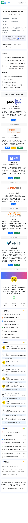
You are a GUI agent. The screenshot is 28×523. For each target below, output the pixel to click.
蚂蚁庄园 (21, 44)
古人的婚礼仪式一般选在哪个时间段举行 (13, 85)
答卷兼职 (16, 484)
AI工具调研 (5, 471)
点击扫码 (13, 147)
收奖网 (14, 219)
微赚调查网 (14, 163)
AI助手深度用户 (14, 466)
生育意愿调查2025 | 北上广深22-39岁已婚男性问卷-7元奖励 (13, 446)
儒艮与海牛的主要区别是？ (10, 321)
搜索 (21, 2)
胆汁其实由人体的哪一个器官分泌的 (12, 88)
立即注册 (14, 120)
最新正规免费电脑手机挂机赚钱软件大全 (18, 348)
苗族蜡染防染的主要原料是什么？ (11, 324)
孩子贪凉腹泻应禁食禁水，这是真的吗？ (13, 317)
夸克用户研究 (6, 466)
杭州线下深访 (14, 469)
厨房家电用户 (13, 471)
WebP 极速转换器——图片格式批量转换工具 (19, 403)
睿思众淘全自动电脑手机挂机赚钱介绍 (12, 453)
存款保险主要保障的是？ (9, 334)
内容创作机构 (6, 469)
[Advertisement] (14, 509)
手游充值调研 (21, 471)
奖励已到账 (20, 147)
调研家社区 (14, 248)
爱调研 (14, 135)
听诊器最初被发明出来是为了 (10, 82)
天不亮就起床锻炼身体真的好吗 (11, 456)
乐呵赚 (11, 488)
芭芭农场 (5, 44)
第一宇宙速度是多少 (8, 79)
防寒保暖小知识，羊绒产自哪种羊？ (12, 337)
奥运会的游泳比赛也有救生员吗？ (11, 331)
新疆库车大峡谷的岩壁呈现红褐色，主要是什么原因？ (13, 327)
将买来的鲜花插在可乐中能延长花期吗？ (13, 76)
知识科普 (16, 44)
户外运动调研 (6, 474)
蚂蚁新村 (10, 44)
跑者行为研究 (14, 474)
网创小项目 (17, 482)
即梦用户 (21, 469)
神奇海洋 (5, 47)
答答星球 (10, 47)
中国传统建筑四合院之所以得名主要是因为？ (13, 314)
